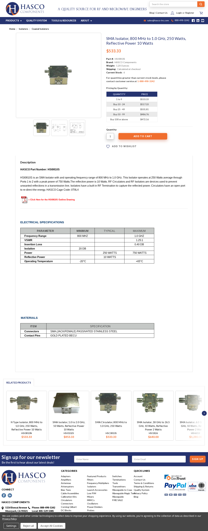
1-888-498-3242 (146, 81)
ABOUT (85, 20)
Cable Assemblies (70, 493)
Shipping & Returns (143, 486)
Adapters (66, 476)
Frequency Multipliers (98, 483)
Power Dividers (95, 507)
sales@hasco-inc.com (158, 20)
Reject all (28, 526)
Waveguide (118, 496)
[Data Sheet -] (77, 128)
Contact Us (162, 12)
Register (189, 12)
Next (203, 413)
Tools (115, 483)
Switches (117, 476)
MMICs (91, 500)
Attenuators (67, 486)
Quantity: (111, 129)
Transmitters (119, 486)
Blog (152, 12)
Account (138, 476)
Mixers (90, 496)
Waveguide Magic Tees (124, 493)
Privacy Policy (141, 493)
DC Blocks (66, 510)
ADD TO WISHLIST (123, 146)
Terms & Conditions (144, 483)
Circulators (66, 500)
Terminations (119, 479)
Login (179, 12)
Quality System (141, 489)
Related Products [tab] (18, 382)
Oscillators (92, 503)
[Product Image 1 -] (41, 128)
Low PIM (91, 493)
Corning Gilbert (69, 507)
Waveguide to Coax (122, 489)
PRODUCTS (13, 20)
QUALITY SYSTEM (36, 20)
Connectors (67, 503)
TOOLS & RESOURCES (63, 20)
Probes (90, 510)
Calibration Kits (69, 496)
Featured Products (96, 476)
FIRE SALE (117, 500)
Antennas (66, 483)
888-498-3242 (181, 20)
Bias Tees (66, 489)
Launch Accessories (97, 489)
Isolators (91, 486)
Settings (11, 526)
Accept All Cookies (51, 526)
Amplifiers (66, 479)
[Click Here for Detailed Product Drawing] (24, 199)
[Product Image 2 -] (59, 128)
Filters (90, 479)
